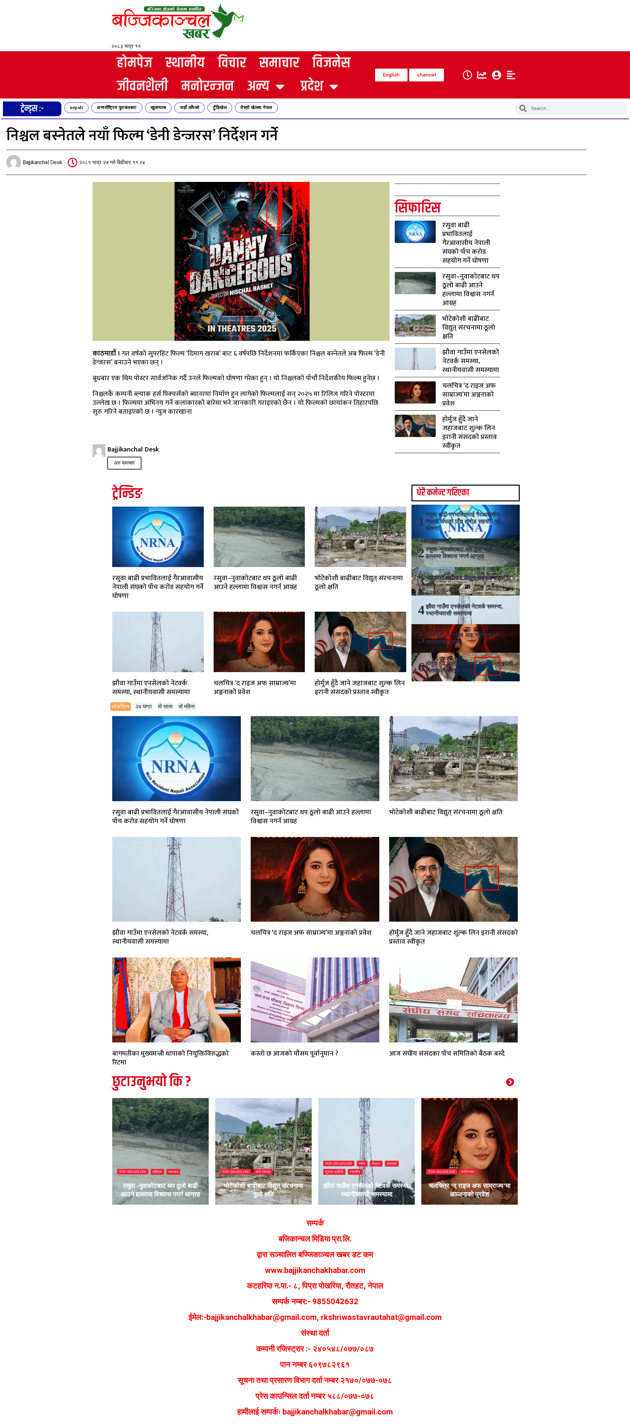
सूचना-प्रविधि (231, 1171)
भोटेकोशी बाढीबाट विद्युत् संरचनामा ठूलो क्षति (468, 327)
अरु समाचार (124, 463)
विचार (232, 63)
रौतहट (273, 1163)
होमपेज (134, 63)
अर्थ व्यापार (160, 1171)
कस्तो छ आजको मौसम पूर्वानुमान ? (294, 1053)
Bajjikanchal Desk (139, 1204)
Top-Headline (132, 1171)
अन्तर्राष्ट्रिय (469, 1171)
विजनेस (331, 63)
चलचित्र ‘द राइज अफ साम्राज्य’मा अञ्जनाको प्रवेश (469, 394)
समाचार (279, 63)
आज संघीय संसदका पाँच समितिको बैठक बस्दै (447, 1053)
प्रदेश (312, 86)
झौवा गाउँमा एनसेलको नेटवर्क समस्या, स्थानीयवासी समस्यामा (470, 361)
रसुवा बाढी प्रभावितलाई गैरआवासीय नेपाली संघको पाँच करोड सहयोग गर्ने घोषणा (466, 242)
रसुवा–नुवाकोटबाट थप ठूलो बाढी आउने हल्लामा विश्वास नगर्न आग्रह (470, 290)
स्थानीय (185, 63)
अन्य (258, 86)
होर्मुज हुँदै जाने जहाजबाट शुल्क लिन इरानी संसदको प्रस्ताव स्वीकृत (469, 432)
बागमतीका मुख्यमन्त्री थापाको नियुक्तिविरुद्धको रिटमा (170, 1058)
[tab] (120, 706)
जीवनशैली (142, 86)
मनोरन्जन (207, 86)
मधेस (259, 1163)
